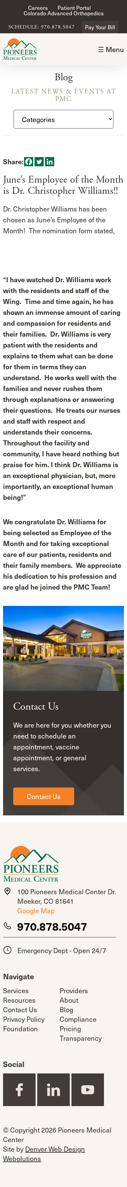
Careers (38, 7)
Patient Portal (74, 7)
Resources (19, 1000)
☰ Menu (111, 49)
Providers (74, 990)
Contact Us (44, 796)
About (69, 1000)
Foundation (20, 1028)
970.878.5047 (52, 926)
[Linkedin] (49, 161)
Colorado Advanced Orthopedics (64, 13)
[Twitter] (39, 161)
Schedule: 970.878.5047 (41, 27)
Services (16, 990)
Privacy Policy (23, 1019)
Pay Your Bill (100, 27)
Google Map (36, 910)
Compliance (78, 1019)
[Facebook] (28, 161)
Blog (66, 1009)
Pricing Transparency (81, 1033)
